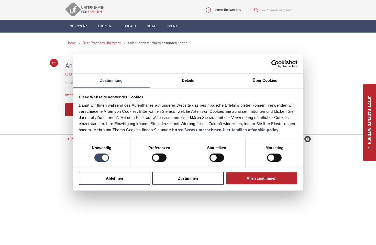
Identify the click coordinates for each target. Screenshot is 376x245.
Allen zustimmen (262, 178)
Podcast (129, 26)
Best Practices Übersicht (102, 43)
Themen (104, 26)
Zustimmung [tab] (111, 80)
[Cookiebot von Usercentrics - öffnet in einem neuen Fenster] (275, 64)
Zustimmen (188, 178)
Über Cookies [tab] (265, 80)
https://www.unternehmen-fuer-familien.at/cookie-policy (225, 130)
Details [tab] (188, 80)
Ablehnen (114, 178)
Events (173, 26)
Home (71, 43)
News (152, 26)
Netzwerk (78, 26)
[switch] (159, 158)
